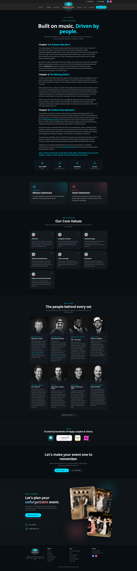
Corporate (91, 7)
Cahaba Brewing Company (51, 120)
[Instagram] (111, 1)
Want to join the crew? (67, 415)
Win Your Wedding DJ (75, 551)
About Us (79, 7)
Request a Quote (101, 7)
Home (65, 17)
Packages (49, 7)
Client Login (72, 561)
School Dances (50, 559)
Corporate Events (51, 557)
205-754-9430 (77, 470)
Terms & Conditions (74, 559)
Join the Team (73, 557)
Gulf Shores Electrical (67, 147)
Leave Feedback (73, 555)
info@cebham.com (34, 529)
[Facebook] (108, 1)
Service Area (57, 7)
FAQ (85, 7)
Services (41, 7)
